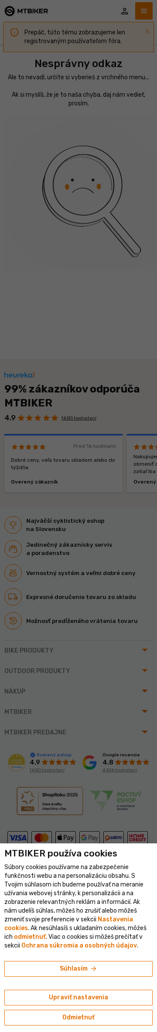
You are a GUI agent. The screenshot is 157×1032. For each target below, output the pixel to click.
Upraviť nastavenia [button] (78, 997)
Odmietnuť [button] (78, 1017)
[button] (30, 937)
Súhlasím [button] (79, 969)
